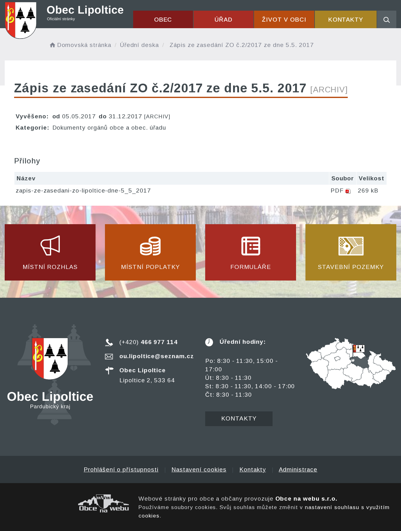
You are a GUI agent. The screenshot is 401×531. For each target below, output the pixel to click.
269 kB (368, 190)
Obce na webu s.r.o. (306, 498)
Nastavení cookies (198, 469)
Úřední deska (139, 45)
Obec (163, 19)
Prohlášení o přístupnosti (121, 469)
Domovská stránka (84, 45)
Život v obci (284, 19)
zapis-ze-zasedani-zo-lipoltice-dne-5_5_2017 (83, 190)
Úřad (223, 19)
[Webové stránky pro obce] (67, 503)
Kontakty (345, 19)
